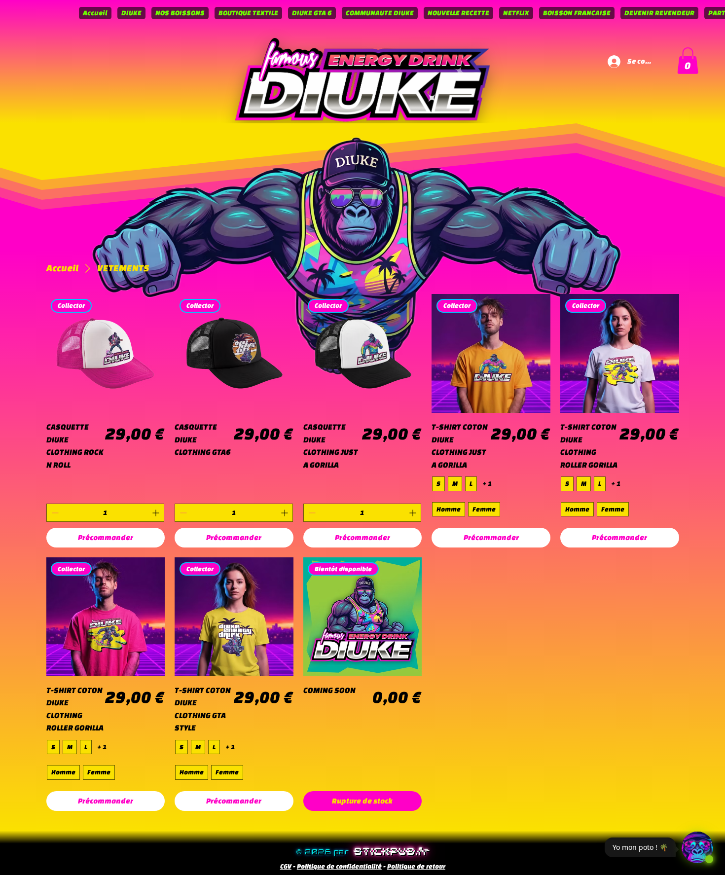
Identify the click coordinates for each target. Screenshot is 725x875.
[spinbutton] (105, 512)
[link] (688, 60)
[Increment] (156, 512)
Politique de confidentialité (339, 866)
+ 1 (487, 483)
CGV (285, 866)
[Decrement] (54, 512)
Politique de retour (416, 866)
